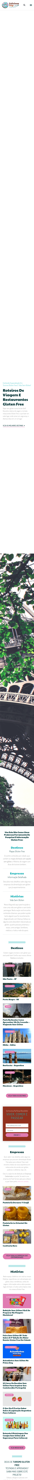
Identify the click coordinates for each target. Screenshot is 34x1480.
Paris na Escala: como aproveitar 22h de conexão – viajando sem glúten (16, 1022)
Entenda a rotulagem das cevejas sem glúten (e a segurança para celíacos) (15, 1435)
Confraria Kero (10, 1245)
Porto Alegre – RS (11, 999)
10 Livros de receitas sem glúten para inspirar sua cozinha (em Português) (15, 1385)
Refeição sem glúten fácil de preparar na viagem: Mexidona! (16, 1312)
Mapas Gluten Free (17, 851)
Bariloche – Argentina (13, 1065)
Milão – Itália (9, 1045)
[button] (24, 5)
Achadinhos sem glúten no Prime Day (16, 1361)
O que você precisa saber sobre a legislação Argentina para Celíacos (17, 1410)
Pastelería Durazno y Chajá (16, 1202)
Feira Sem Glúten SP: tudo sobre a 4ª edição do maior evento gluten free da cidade (17, 1337)
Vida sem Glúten (17, 900)
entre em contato (22, 1181)
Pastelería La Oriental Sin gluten (15, 1224)
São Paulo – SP (10, 979)
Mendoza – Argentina (13, 1085)
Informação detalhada (17, 877)
